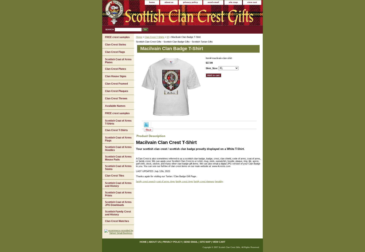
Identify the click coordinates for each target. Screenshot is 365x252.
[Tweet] (146, 126)
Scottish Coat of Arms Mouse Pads (118, 158)
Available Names (115, 105)
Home (139, 37)
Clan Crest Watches (117, 221)
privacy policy (190, 2)
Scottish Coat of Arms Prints (118, 194)
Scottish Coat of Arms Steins (118, 168)
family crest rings (184, 181)
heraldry (219, 181)
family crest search (146, 181)
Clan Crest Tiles (114, 175)
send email (213, 2)
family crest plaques (204, 181)
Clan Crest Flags (115, 52)
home (152, 2)
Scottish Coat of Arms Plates (118, 61)
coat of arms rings (165, 181)
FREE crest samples (117, 37)
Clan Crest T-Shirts (154, 37)
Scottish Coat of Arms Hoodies (118, 149)
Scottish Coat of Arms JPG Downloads (118, 204)
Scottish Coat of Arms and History (118, 185)
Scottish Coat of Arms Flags (118, 139)
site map (233, 2)
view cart (252, 2)
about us (169, 2)
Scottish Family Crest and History (118, 213)
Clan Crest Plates (115, 68)
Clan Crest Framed (116, 83)
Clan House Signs (115, 76)
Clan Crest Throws (116, 98)
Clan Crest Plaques (116, 91)
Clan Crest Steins (115, 44)
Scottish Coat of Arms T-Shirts (118, 122)
